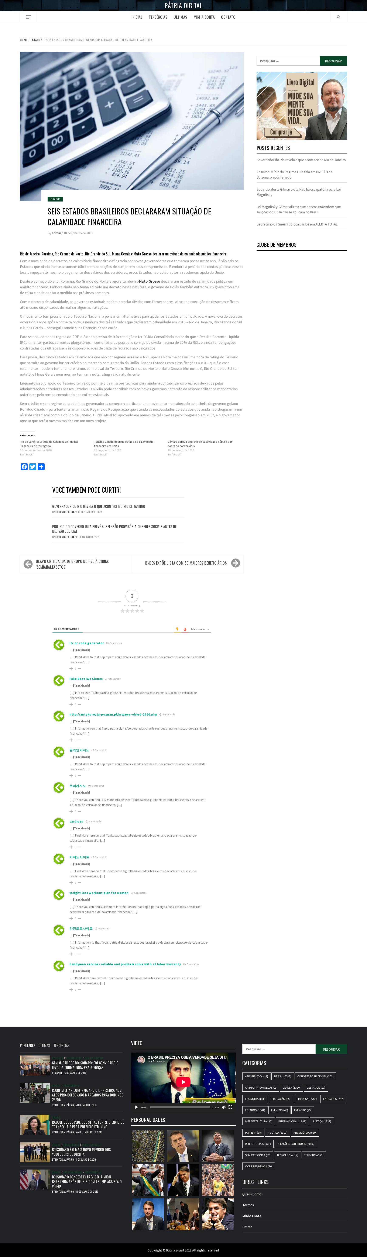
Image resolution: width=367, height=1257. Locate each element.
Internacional (73, 1172)
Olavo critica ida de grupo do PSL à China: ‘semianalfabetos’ (72, 564)
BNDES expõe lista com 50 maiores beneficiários (186, 563)
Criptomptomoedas (261, 1087)
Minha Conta (204, 17)
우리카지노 (77, 786)
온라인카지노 (79, 750)
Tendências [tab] (61, 1045)
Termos (248, 1205)
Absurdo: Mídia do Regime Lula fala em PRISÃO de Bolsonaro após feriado (295, 175)
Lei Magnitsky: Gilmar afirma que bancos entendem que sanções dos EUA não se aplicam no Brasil (299, 209)
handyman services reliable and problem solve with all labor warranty (125, 964)
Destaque (316, 1087)
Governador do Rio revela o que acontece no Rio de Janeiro (98, 506)
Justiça (321, 1121)
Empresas (307, 1099)
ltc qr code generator (86, 643)
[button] (302, 106)
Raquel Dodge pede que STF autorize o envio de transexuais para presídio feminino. (88, 1124)
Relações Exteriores (295, 1144)
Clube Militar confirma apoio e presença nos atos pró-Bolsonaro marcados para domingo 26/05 (88, 1095)
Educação (281, 1099)
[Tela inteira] (230, 1107)
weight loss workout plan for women (99, 893)
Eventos (279, 1110)
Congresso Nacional (315, 1076)
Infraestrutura (258, 1121)
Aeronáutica (256, 1076)
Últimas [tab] (44, 1045)
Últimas (180, 17)
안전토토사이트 (81, 928)
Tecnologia (287, 1155)
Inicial (137, 17)
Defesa (56, 1085)
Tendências (158, 17)
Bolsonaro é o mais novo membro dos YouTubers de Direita (81, 1152)
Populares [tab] (27, 1045)
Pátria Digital (183, 5)
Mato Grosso (149, 281)
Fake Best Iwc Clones (86, 679)
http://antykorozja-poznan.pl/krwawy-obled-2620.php (113, 714)
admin (57, 233)
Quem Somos (252, 1194)
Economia (255, 1099)
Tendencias (313, 1155)
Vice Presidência (258, 1166)
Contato (228, 17)
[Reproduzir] (136, 1107)
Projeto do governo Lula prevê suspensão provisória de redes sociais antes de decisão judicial (114, 529)
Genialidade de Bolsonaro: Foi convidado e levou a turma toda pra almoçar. (85, 1065)
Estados (55, 199)
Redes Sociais (91, 1145)
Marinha (253, 1132)
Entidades (333, 1099)
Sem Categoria (94, 1058)
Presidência (74, 1058)
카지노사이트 (79, 857)
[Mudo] (224, 1107)
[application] (183, 1082)
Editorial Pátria (65, 512)
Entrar (247, 1227)
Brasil (56, 1117)
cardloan (76, 821)
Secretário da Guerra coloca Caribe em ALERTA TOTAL (297, 224)
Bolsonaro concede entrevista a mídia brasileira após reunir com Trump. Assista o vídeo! (87, 1181)
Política (57, 1058)
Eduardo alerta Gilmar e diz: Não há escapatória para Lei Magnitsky (299, 192)
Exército (303, 1110)
